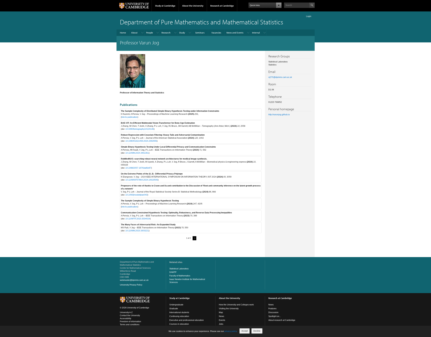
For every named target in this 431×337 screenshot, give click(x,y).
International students (179, 312)
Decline (256, 331)
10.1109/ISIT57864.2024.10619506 (141, 180)
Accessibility (125, 318)
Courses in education (179, 324)
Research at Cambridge (222, 5)
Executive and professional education (186, 320)
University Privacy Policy (131, 285)
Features (272, 308)
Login (308, 16)
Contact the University (130, 315)
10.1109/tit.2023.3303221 (137, 230)
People (149, 32)
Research (166, 32)
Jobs (221, 324)
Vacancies (216, 32)
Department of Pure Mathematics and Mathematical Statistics (201, 21)
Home (123, 32)
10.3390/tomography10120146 (139, 129)
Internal (256, 32)
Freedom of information (130, 321)
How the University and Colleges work (236, 305)
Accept (244, 331)
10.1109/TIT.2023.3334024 (137, 219)
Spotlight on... (274, 316)
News (221, 316)
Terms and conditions (129, 324)
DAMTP (172, 272)
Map (221, 312)
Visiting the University (229, 308)
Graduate (173, 308)
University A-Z (126, 312)
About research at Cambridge (281, 320)
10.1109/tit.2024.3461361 (137, 153)
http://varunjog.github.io (279, 114)
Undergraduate (176, 305)
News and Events (234, 32)
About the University (192, 5)
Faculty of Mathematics (179, 276)
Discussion (273, 312)
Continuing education (179, 316)
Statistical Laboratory (179, 269)
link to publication (130, 117)
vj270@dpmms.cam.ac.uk (280, 77)
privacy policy (230, 331)
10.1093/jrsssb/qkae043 (136, 195)
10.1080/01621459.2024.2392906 (141, 141)
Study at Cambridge (165, 5)
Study (182, 32)
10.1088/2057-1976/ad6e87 (138, 168)
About (134, 32)
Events (222, 320)
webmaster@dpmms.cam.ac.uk (134, 280)
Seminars (200, 32)
